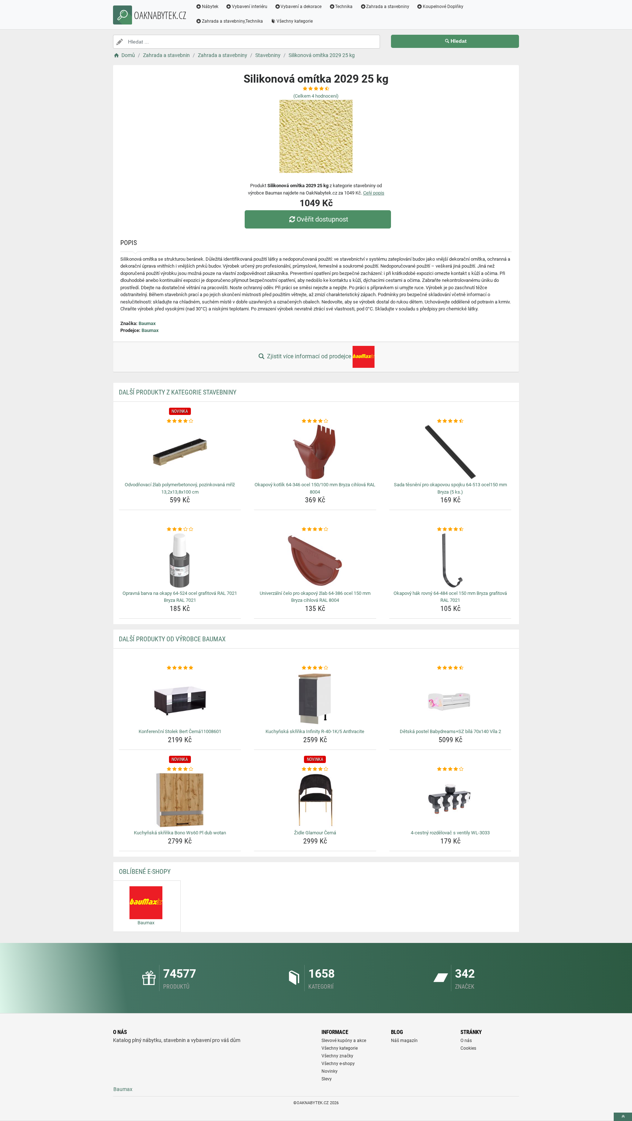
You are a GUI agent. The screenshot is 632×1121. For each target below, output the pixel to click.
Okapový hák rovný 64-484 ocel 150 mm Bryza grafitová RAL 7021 (450, 596)
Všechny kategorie (294, 21)
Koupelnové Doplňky (443, 6)
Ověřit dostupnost (322, 219)
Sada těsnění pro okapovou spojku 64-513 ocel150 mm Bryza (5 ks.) (450, 488)
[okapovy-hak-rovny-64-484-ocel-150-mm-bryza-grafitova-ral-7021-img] (450, 560)
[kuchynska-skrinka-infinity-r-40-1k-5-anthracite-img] (315, 698)
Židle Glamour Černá (315, 832)
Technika (344, 6)
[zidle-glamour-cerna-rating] (315, 769)
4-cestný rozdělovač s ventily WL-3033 (450, 832)
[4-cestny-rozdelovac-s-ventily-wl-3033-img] (450, 800)
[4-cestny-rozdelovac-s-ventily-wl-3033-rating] (450, 769)
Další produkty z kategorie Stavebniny (177, 392)
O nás (466, 1040)
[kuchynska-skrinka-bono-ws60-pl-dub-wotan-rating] (180, 769)
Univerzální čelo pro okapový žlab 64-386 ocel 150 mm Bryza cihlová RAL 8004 (315, 596)
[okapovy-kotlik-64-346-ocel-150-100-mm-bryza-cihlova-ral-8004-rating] (315, 421)
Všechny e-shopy (338, 1063)
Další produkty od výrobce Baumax (172, 639)
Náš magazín (404, 1040)
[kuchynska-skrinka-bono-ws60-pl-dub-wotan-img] (180, 800)
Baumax (147, 323)
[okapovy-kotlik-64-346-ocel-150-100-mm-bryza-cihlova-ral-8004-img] (315, 451)
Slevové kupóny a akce (343, 1040)
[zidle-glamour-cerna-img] (315, 800)
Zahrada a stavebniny (387, 6)
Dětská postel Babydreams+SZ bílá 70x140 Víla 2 (450, 731)
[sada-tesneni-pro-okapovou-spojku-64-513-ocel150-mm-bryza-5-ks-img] (450, 451)
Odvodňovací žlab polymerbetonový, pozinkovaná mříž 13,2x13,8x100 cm (180, 488)
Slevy (326, 1079)
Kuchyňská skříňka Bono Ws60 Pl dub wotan (180, 832)
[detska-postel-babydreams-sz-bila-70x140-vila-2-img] (450, 698)
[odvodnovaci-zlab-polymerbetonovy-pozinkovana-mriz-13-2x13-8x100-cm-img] (180, 451)
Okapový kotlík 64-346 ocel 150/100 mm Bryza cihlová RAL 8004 (315, 488)
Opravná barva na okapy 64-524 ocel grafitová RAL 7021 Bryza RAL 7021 (180, 596)
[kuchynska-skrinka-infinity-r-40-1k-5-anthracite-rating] (315, 668)
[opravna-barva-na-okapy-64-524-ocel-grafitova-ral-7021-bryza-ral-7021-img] (180, 560)
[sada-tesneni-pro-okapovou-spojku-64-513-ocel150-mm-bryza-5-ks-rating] (450, 421)
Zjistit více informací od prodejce (309, 356)
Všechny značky (337, 1055)
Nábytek (210, 6)
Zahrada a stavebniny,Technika (232, 21)
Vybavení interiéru (249, 6)
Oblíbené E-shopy (144, 871)
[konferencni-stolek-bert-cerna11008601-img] (180, 698)
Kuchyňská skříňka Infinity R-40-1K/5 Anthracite (315, 731)
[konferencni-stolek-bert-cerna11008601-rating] (180, 668)
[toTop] (623, 1117)
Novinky (329, 1071)
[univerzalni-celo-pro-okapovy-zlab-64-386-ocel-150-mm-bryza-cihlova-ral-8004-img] (315, 560)
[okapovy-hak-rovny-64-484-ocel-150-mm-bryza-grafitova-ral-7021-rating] (450, 529)
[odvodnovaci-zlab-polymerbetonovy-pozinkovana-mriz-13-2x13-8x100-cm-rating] (180, 421)
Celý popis (373, 193)
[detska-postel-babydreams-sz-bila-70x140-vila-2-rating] (450, 668)
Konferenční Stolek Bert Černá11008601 (180, 731)
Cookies (468, 1048)
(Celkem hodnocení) (316, 96)
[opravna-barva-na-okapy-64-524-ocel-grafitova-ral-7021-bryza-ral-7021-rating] (180, 529)
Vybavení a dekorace (301, 6)
